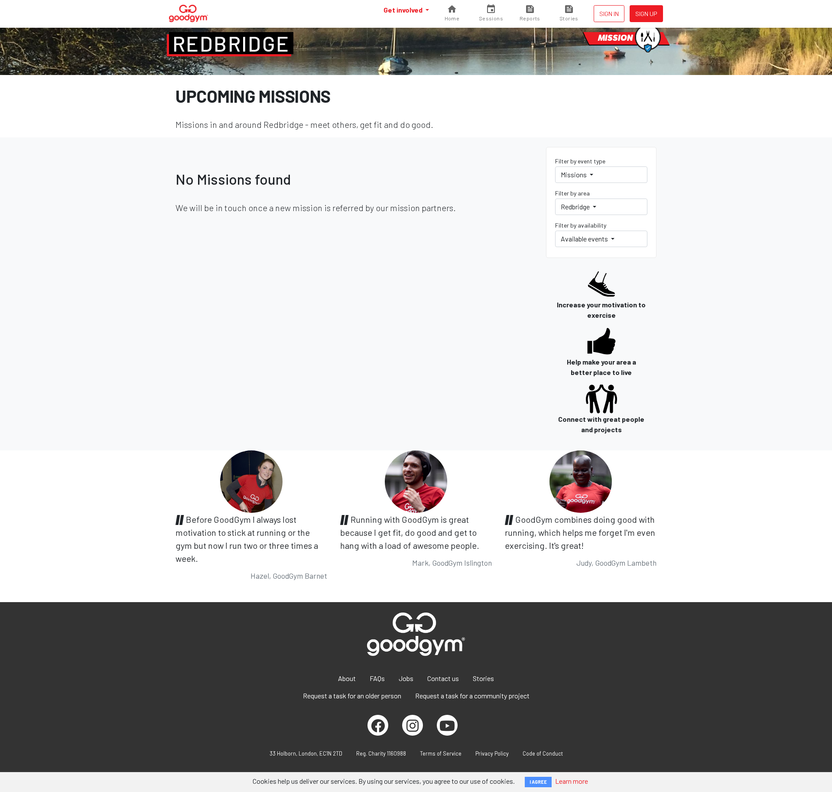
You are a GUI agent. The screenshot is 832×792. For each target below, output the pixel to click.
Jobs (406, 678)
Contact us (443, 678)
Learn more (571, 781)
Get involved (404, 10)
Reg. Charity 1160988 (381, 753)
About (347, 678)
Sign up (646, 13)
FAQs (377, 678)
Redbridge (231, 43)
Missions (574, 174)
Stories (483, 678)
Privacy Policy (492, 753)
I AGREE (538, 782)
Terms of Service (441, 753)
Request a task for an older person (352, 695)
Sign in (609, 13)
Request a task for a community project (472, 695)
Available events (585, 239)
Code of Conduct (543, 753)
